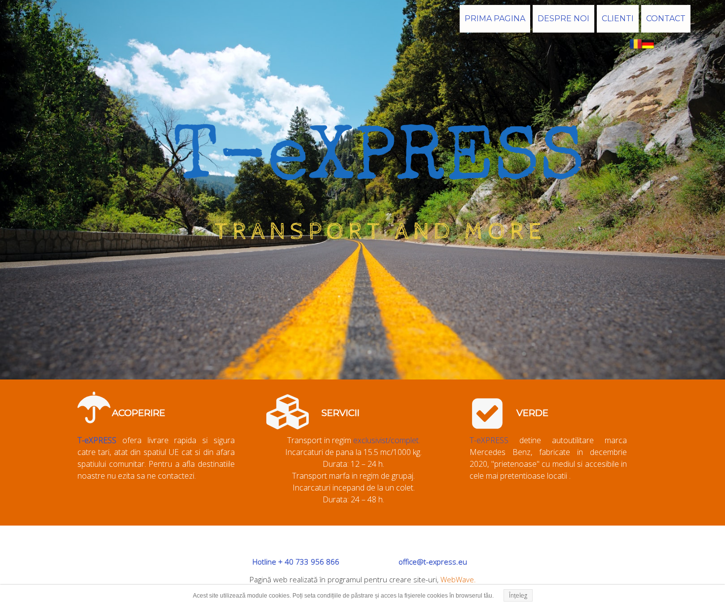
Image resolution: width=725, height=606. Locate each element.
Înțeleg (518, 595)
